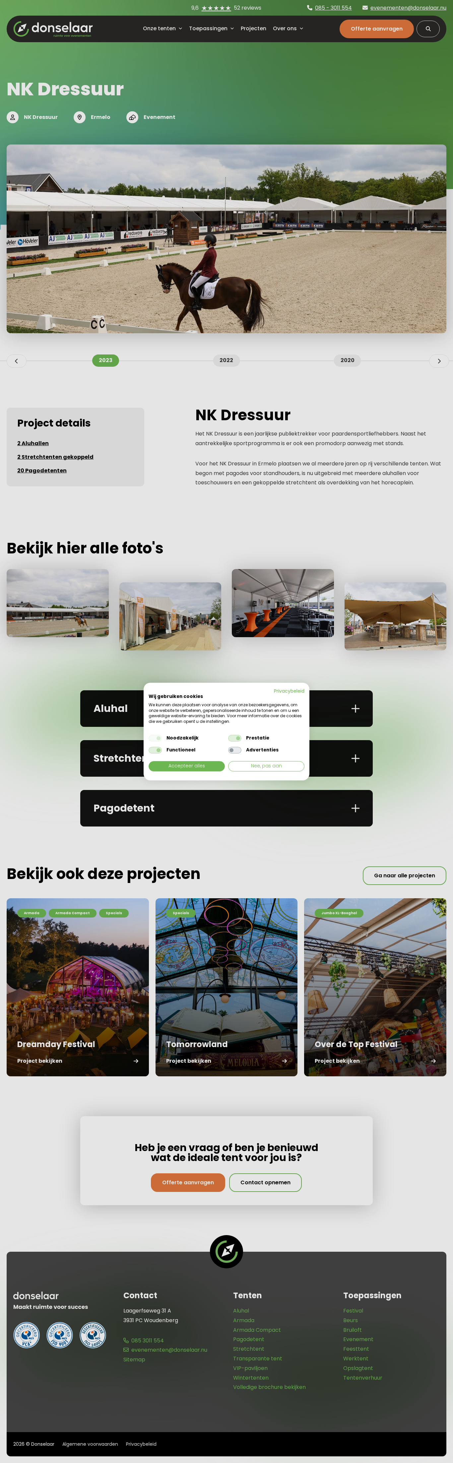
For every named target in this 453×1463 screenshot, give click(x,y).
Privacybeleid (289, 691)
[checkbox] (155, 738)
